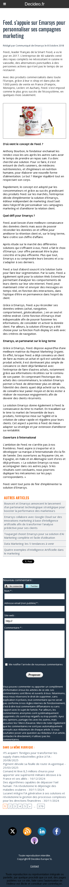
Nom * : (8, 590)
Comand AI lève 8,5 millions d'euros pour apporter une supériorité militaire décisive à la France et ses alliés (32, 774)
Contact (34, 866)
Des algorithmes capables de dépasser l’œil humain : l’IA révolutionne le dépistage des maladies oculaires (30, 785)
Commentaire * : (13, 627)
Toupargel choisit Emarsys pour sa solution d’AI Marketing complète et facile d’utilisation (34, 535)
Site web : (9, 615)
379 (40, 806)
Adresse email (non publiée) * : (21, 603)
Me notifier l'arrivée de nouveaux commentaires (36, 664)
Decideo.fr (35, 3)
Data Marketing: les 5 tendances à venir (29, 543)
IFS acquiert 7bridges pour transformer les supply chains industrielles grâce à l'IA (30, 754)
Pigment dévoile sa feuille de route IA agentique (33, 764)
